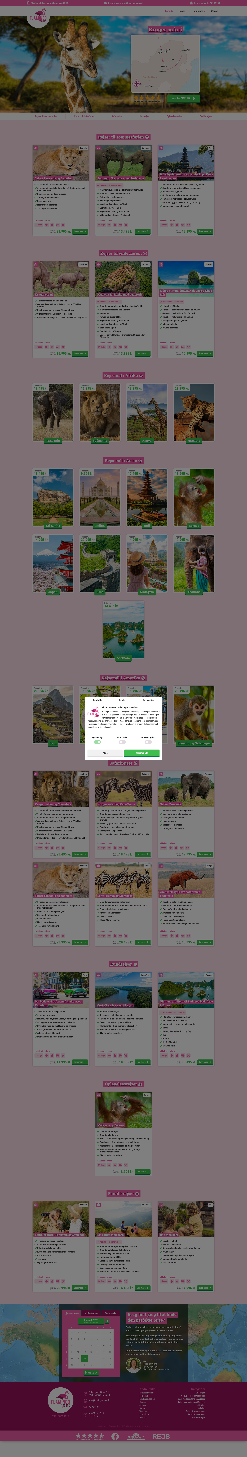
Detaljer (122, 700)
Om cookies (148, 700)
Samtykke (98, 700)
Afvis (105, 753)
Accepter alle (142, 753)
